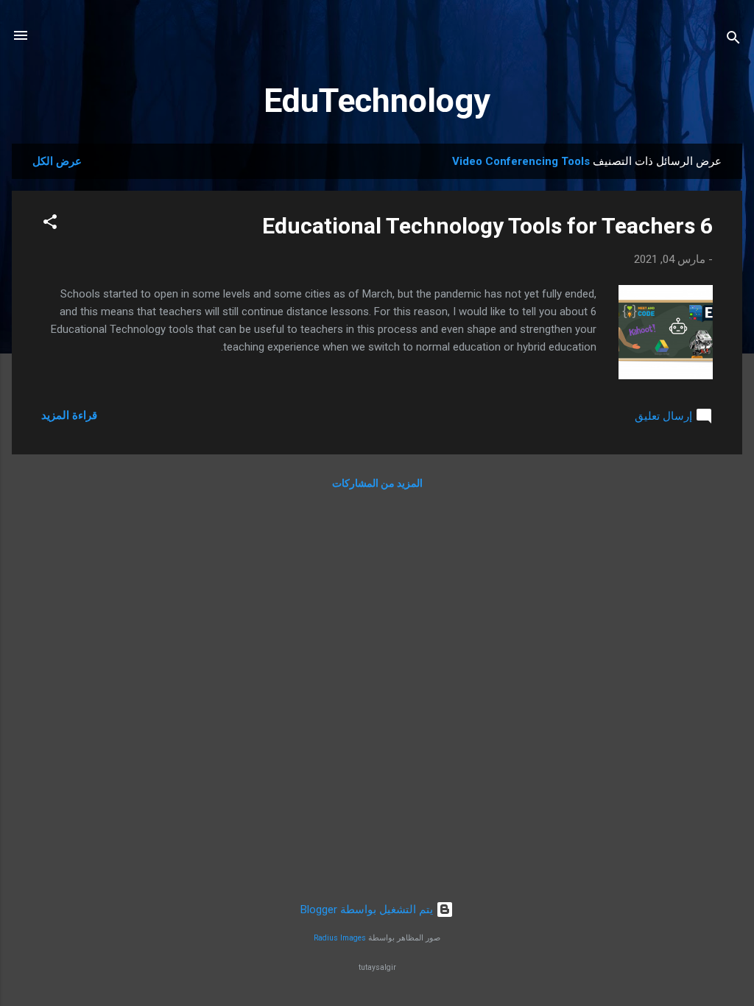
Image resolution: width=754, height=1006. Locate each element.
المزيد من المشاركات (377, 483)
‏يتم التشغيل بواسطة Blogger (368, 909)
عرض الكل (57, 161)
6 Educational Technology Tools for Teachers (487, 226)
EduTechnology (377, 100)
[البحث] (733, 40)
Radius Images (340, 938)
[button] (50, 224)
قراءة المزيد (69, 415)
